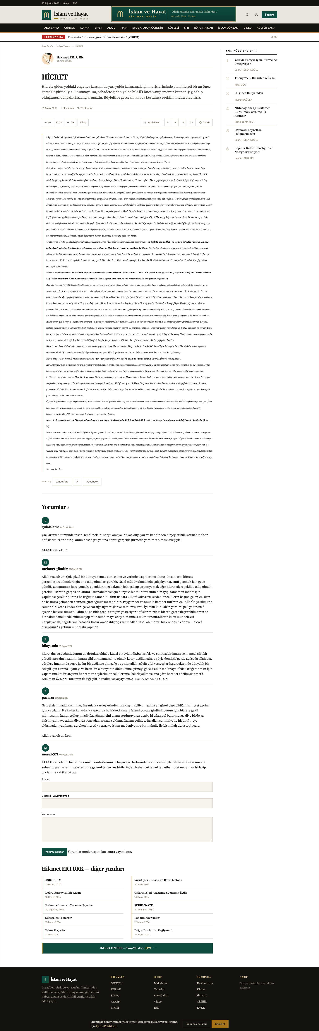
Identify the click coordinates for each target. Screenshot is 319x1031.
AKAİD (111, 27)
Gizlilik (202, 1001)
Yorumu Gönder (54, 851)
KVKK (201, 1008)
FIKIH (124, 27)
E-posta (55, 795)
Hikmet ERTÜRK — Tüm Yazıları (128, 948)
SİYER (98, 27)
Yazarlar (159, 989)
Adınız (45, 779)
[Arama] (247, 15)
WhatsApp (62, 481)
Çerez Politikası (106, 1026)
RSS (75, 3)
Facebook (92, 481)
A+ (72, 122)
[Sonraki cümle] (183, 122)
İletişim (269, 14)
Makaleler (160, 983)
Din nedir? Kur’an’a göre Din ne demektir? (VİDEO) (103, 37)
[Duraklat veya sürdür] (175, 122)
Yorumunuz (48, 814)
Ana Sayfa (51, 27)
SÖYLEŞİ (173, 27)
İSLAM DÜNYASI (228, 27)
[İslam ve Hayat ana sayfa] (73, 15)
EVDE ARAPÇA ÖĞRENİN (147, 27)
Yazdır (206, 122)
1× (191, 122)
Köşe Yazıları (64, 46)
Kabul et (220, 1023)
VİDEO (248, 27)
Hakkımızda (205, 983)
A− (50, 122)
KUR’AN (85, 27)
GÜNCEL (69, 27)
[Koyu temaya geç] (256, 15)
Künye (66, 3)
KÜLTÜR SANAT (267, 27)
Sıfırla (83, 122)
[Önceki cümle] (167, 122)
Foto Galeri (161, 995)
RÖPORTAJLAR (203, 27)
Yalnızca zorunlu (196, 1023)
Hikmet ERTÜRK (69, 57)
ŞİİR (186, 27)
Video (158, 1001)
